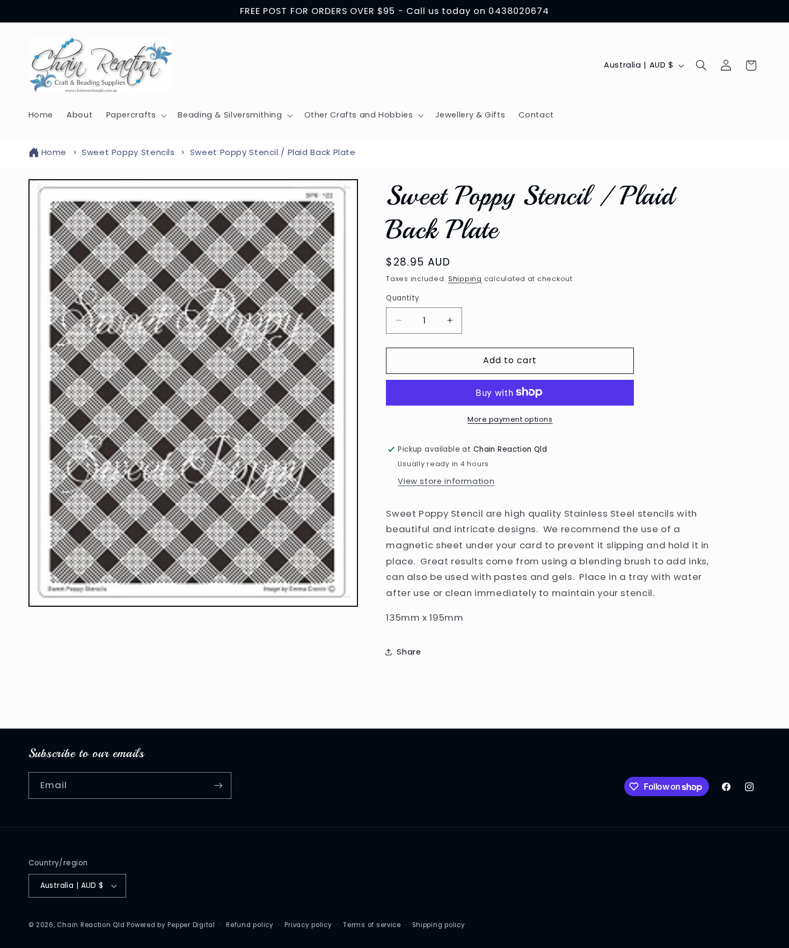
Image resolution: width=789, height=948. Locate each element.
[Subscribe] (218, 785)
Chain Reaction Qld (91, 925)
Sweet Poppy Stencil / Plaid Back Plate (273, 152)
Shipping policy (438, 925)
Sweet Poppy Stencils (128, 152)
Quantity (402, 298)
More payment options (510, 418)
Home (54, 152)
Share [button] (409, 651)
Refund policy (250, 925)
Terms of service (372, 925)
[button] (135, 115)
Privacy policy (308, 925)
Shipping (465, 278)
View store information (446, 480)
